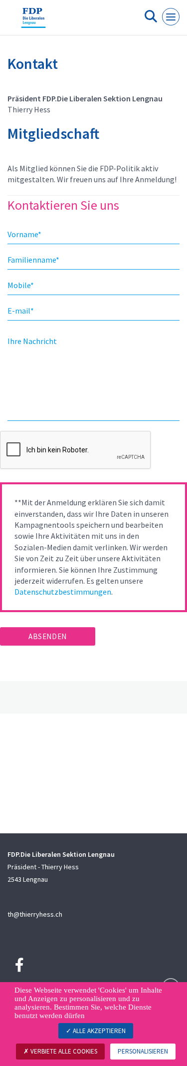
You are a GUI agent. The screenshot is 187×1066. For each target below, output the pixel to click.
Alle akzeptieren (98, 1031)
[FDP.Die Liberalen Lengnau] (33, 21)
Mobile (20, 285)
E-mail (20, 311)
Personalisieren (143, 1051)
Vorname (24, 234)
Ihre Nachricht (32, 341)
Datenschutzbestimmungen (62, 592)
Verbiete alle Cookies (63, 1051)
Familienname (33, 260)
